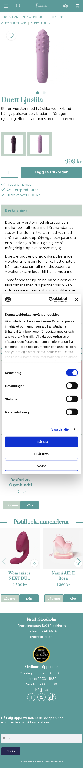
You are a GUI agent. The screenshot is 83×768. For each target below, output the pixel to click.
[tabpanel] (41, 57)
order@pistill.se (41, 637)
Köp (29, 505)
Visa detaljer (60, 429)
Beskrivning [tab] (16, 210)
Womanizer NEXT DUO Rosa (20, 578)
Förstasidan (9, 16)
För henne (58, 16)
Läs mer (12, 505)
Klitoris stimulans (13, 23)
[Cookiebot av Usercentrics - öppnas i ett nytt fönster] (50, 299)
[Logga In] (65, 6)
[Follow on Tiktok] (52, 697)
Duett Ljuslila (40, 23)
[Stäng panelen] (76, 299)
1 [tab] (37, 92)
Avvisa (41, 466)
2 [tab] (44, 92)
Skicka (10, 751)
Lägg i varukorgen (52, 172)
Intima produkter (34, 16)
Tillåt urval (41, 454)
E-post (5, 730)
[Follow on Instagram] (41, 697)
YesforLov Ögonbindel (20, 483)
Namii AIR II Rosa (63, 576)
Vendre (59, 762)
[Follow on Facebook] (31, 697)
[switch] (72, 385)
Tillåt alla (41, 442)
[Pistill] (41, 5)
